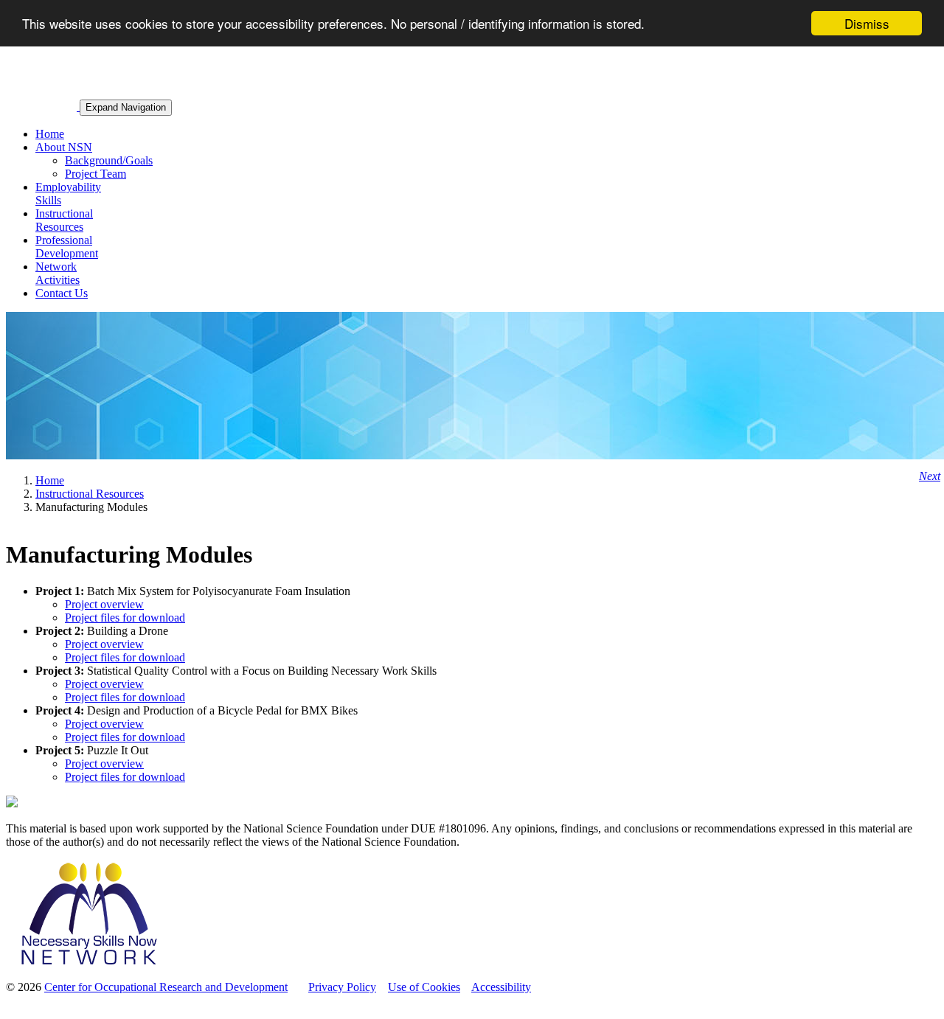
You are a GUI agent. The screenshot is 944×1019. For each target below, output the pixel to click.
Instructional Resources (89, 493)
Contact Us (61, 293)
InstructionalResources (64, 220)
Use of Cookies (424, 987)
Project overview (104, 604)
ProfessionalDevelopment (66, 247)
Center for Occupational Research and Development (166, 987)
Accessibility (501, 987)
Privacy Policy (342, 987)
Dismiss (866, 23)
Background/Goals (109, 160)
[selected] (43, 106)
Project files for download (125, 617)
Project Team (95, 173)
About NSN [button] (63, 147)
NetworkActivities (57, 273)
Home (49, 134)
